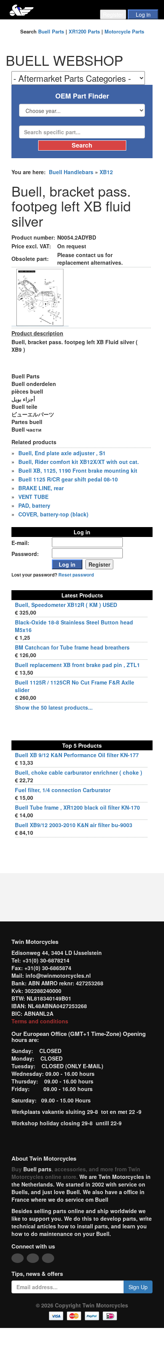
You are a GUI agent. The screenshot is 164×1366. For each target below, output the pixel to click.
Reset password (76, 575)
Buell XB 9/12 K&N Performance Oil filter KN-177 (77, 755)
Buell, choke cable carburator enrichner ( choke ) (78, 772)
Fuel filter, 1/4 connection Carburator (63, 790)
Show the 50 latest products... (54, 707)
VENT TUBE (33, 496)
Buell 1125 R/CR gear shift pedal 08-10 (68, 479)
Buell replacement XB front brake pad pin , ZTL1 (77, 665)
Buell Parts (51, 31)
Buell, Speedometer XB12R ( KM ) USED (66, 604)
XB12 (106, 172)
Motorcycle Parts (124, 31)
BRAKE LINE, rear (41, 488)
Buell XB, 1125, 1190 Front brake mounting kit (77, 470)
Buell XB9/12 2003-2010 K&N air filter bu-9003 (73, 825)
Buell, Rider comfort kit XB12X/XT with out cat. (78, 461)
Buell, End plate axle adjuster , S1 (62, 453)
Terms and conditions (39, 1021)
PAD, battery (34, 505)
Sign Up (138, 1287)
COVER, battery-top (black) (53, 514)
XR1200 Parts (84, 31)
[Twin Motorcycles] (22, 9)
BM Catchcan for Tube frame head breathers (72, 647)
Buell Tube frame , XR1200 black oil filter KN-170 (77, 807)
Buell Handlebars (71, 172)
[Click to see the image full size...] (40, 297)
